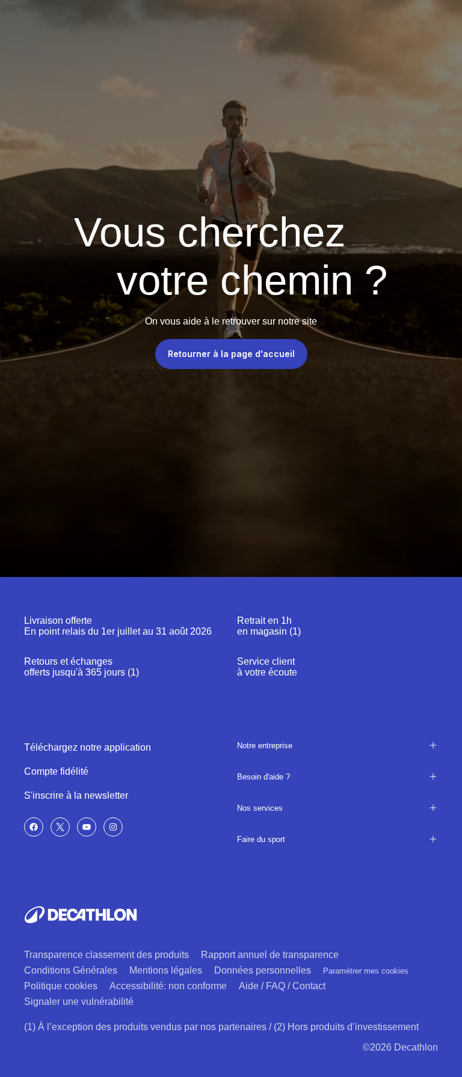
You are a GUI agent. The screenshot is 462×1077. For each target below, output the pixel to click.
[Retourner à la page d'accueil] (80, 914)
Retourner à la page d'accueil (231, 354)
